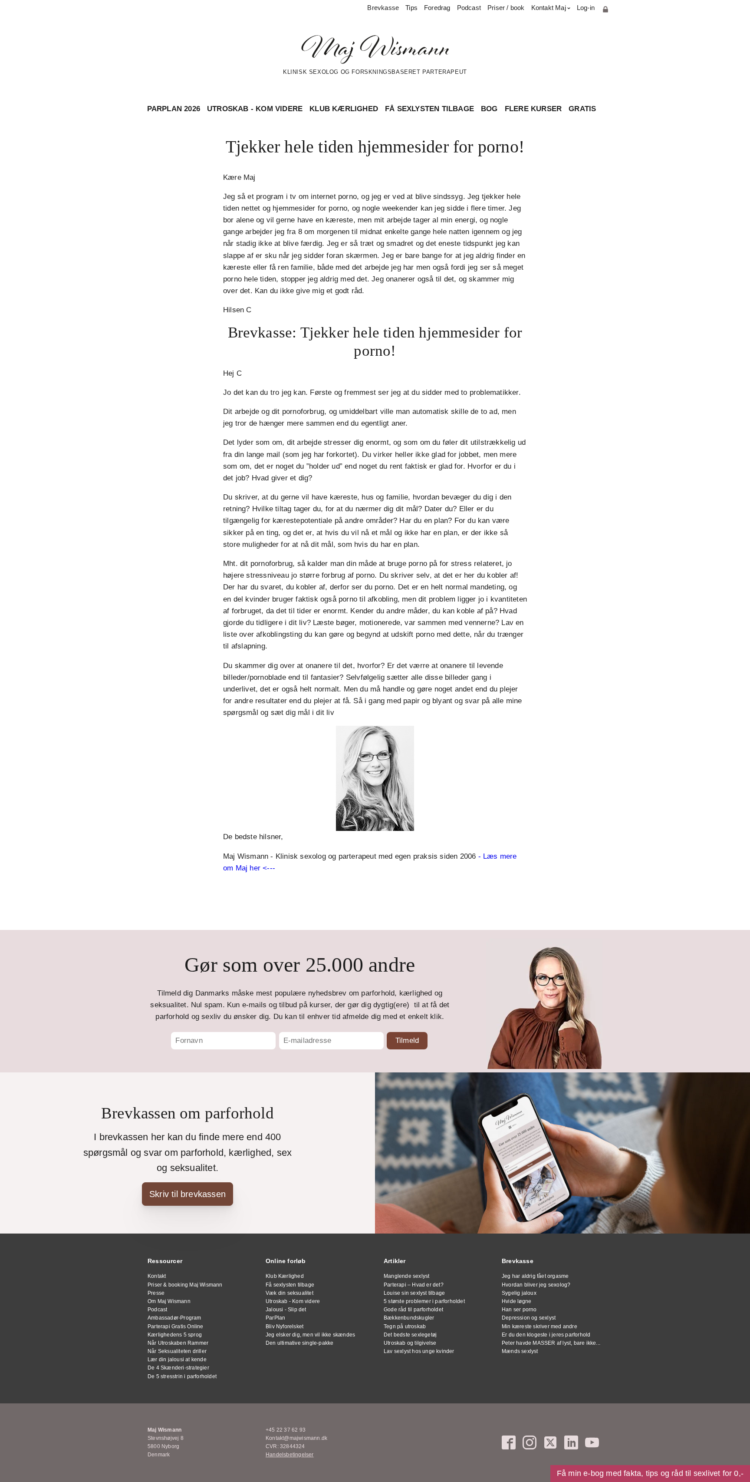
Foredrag (437, 7)
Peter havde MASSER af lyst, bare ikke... (551, 1343)
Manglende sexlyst (406, 1276)
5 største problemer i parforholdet (424, 1301)
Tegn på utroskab (405, 1326)
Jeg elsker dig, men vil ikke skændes (310, 1335)
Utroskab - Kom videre (255, 109)
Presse (156, 1293)
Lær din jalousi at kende (177, 1359)
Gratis (582, 109)
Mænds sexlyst (520, 1351)
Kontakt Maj (548, 7)
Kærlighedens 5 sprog (175, 1335)
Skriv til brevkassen (187, 1194)
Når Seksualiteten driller (177, 1351)
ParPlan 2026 (173, 109)
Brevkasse (383, 7)
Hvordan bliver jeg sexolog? (536, 1285)
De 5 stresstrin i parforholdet (182, 1376)
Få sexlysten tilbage (429, 109)
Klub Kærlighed (343, 109)
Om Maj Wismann (169, 1301)
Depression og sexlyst (529, 1318)
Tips (411, 7)
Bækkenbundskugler (409, 1318)
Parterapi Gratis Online (176, 1326)
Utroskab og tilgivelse (410, 1343)
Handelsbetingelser (290, 1455)
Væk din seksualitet (289, 1293)
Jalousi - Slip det (286, 1310)
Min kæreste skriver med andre (539, 1326)
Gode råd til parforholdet (413, 1310)
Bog (489, 109)
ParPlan (275, 1318)
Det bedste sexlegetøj (410, 1335)
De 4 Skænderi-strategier (178, 1368)
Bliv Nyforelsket (284, 1326)
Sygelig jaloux (519, 1293)
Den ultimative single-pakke (299, 1343)
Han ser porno (519, 1310)
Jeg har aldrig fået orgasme (535, 1276)
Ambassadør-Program (174, 1318)
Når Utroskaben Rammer (178, 1343)
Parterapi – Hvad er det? (414, 1285)
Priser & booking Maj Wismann (185, 1285)
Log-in (586, 7)
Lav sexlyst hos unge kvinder (419, 1351)
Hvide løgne (516, 1301)
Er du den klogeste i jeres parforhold (546, 1335)
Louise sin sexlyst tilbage (414, 1293)
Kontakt (157, 1276)
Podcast (469, 7)
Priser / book (506, 7)
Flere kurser (533, 109)
